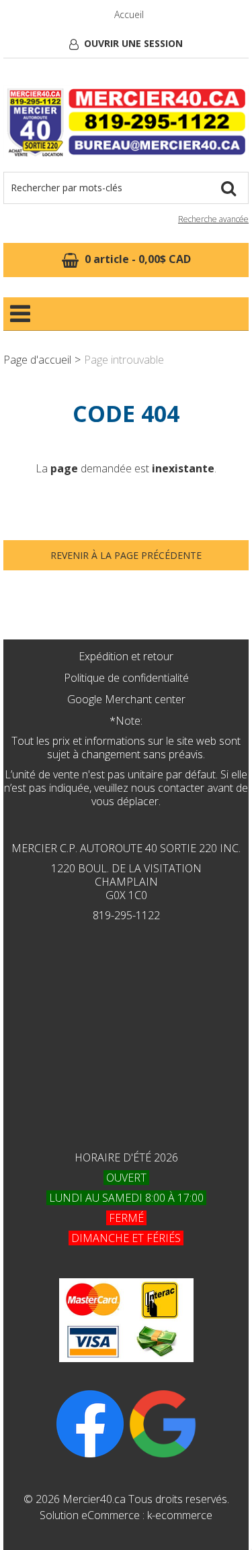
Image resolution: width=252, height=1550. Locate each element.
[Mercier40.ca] (126, 121)
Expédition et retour (126, 656)
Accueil (129, 14)
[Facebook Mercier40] (90, 1422)
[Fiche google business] (162, 1422)
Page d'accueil (37, 359)
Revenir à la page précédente (126, 555)
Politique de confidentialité (126, 677)
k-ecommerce (179, 1515)
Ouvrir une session (133, 43)
